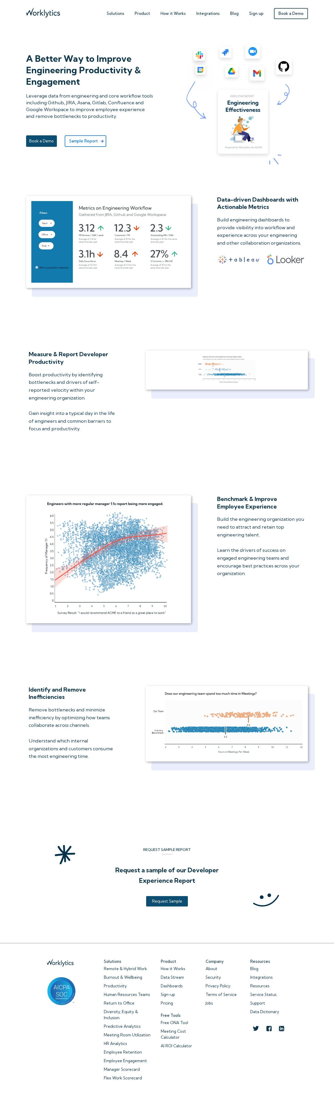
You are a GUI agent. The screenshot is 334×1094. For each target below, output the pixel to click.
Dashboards (172, 985)
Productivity (115, 985)
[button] (115, 12)
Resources (260, 985)
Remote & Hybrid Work (125, 968)
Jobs (209, 1003)
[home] (43, 11)
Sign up (256, 13)
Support (257, 1003)
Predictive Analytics (122, 1026)
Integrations (208, 13)
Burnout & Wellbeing (123, 977)
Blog (234, 13)
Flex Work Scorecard (123, 1077)
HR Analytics (115, 1043)
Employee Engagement (125, 1060)
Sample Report (83, 140)
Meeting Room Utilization (127, 1034)
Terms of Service (221, 994)
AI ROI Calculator (176, 1045)
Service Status (263, 994)
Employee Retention (123, 1052)
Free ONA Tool (174, 1022)
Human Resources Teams (127, 994)
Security (213, 977)
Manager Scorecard (122, 1069)
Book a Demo (290, 13)
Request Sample (167, 901)
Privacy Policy (218, 985)
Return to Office (119, 1003)
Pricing (167, 1003)
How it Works (173, 968)
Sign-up (168, 994)
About (211, 968)
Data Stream (172, 977)
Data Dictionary (264, 1011)
